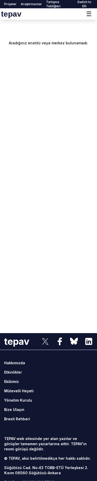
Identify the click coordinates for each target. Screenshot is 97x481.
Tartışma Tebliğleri (53, 4)
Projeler (10, 4)
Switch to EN (84, 4)
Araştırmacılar (31, 4)
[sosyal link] (45, 341)
